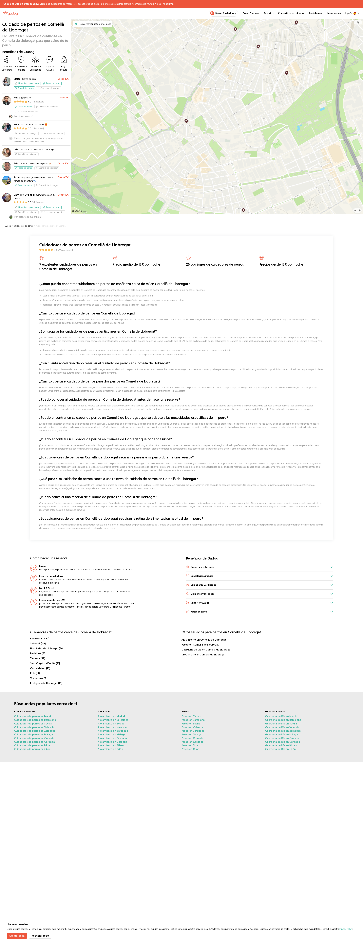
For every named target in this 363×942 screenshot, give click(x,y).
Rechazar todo (40, 935)
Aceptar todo (17, 935)
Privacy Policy (345, 929)
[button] (259, 567)
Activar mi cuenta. (164, 3)
